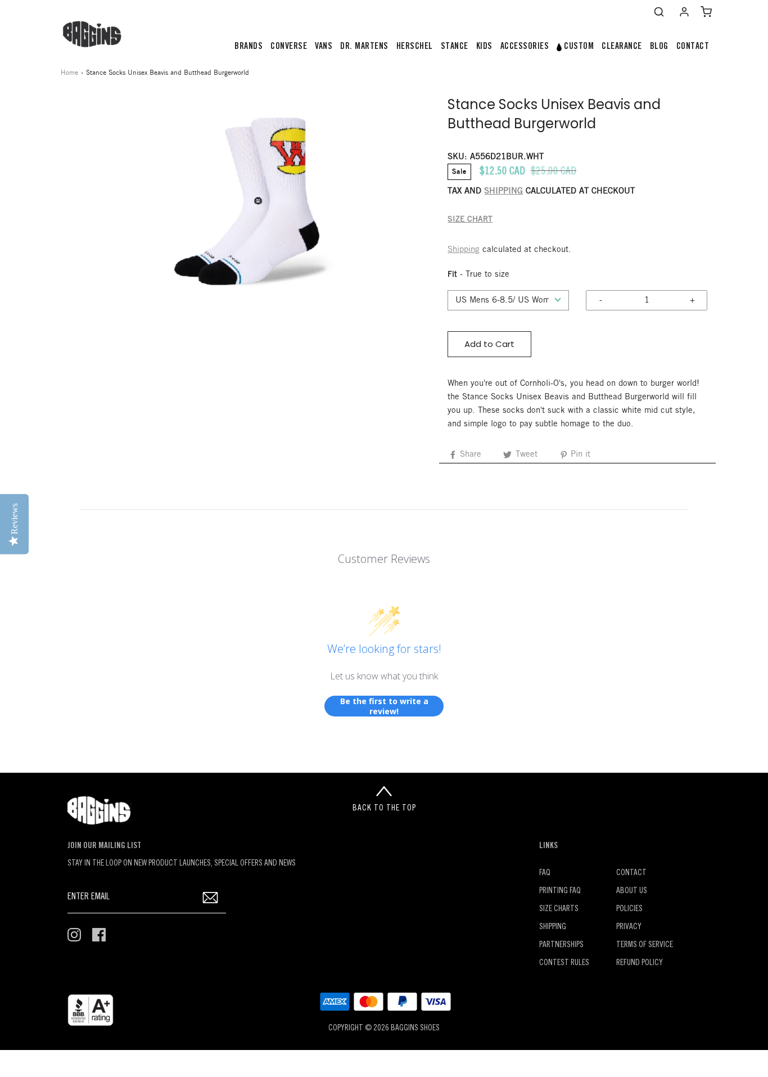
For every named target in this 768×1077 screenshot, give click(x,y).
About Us (631, 891)
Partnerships (561, 945)
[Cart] (706, 11)
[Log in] (684, 11)
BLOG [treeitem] (659, 46)
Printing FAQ (560, 891)
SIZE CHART (470, 219)
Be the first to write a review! (384, 706)
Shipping (464, 250)
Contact (631, 873)
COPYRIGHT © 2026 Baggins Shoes (384, 1028)
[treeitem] (248, 46)
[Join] (210, 897)
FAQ (544, 873)
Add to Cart (489, 344)
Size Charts (559, 909)
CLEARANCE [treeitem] (622, 46)
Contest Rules (564, 963)
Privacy (628, 927)
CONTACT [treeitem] (693, 46)
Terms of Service (644, 945)
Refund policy (639, 963)
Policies (629, 909)
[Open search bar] (659, 12)
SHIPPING (503, 191)
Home (69, 73)
